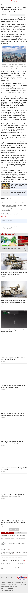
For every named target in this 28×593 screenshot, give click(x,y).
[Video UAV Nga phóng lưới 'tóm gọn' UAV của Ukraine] (14, 457)
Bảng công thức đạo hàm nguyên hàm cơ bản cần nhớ (13, 538)
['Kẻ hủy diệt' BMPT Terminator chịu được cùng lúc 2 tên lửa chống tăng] (14, 261)
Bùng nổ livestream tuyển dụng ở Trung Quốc (13, 202)
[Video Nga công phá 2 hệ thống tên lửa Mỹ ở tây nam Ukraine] (14, 347)
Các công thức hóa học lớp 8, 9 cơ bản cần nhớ (11, 563)
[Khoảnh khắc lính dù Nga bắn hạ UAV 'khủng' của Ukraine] (14, 319)
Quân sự (3, 276)
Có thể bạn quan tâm (8, 234)
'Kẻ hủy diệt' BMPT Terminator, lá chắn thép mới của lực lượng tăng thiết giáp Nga (13, 302)
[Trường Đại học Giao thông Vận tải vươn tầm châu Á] (9, 241)
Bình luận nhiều (20, 532)
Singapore (12, 213)
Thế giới (4, 4)
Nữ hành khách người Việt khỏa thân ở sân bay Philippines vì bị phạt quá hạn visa (13, 522)
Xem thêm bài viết (14, 529)
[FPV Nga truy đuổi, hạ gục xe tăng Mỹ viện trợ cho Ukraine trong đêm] (14, 483)
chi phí (7, 213)
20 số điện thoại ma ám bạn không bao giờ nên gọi (12, 557)
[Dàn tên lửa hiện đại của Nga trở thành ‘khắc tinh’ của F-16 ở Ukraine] (14, 374)
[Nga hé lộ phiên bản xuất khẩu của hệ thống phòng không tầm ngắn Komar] (14, 402)
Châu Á (18, 213)
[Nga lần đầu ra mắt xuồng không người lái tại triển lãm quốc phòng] (14, 430)
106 (24, 563)
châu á (19, 71)
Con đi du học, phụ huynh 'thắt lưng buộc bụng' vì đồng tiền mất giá (19, 186)
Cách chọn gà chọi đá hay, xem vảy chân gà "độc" (12, 560)
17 (9, 549)
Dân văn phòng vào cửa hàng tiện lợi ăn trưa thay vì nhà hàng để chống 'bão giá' (18, 192)
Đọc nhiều (7, 532)
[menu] (1, 1)
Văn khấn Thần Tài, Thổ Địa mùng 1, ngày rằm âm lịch (13, 535)
